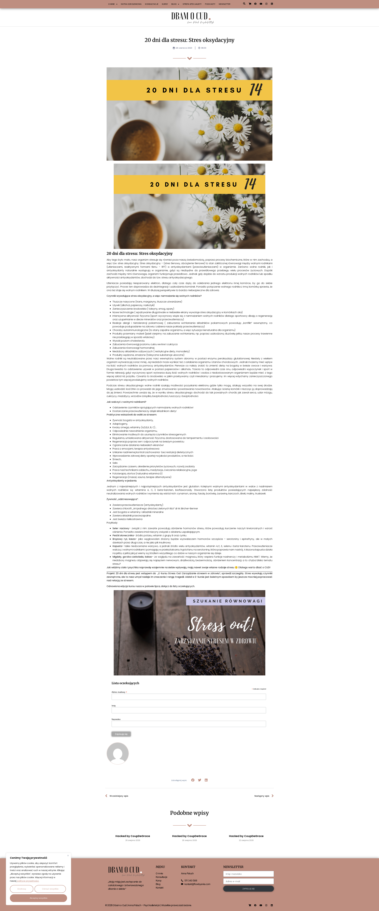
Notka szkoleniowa (131, 4)
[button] (244, 4)
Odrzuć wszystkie (50, 888)
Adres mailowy (119, 692)
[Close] (68, 855)
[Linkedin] (272, 3)
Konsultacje (151, 4)
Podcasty (210, 4)
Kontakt (159, 887)
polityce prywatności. (28, 880)
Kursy (165, 4)
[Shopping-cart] (250, 3)
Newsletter (224, 4)
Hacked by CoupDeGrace (132, 836)
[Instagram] (266, 3)
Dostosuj (21, 888)
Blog (173, 4)
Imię (114, 706)
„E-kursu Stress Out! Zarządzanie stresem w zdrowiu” (189, 573)
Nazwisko (116, 719)
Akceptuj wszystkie (38, 898)
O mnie (111, 4)
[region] (38, 879)
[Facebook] (255, 3)
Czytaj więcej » (132, 847)
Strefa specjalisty (192, 4)
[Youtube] (261, 3)
